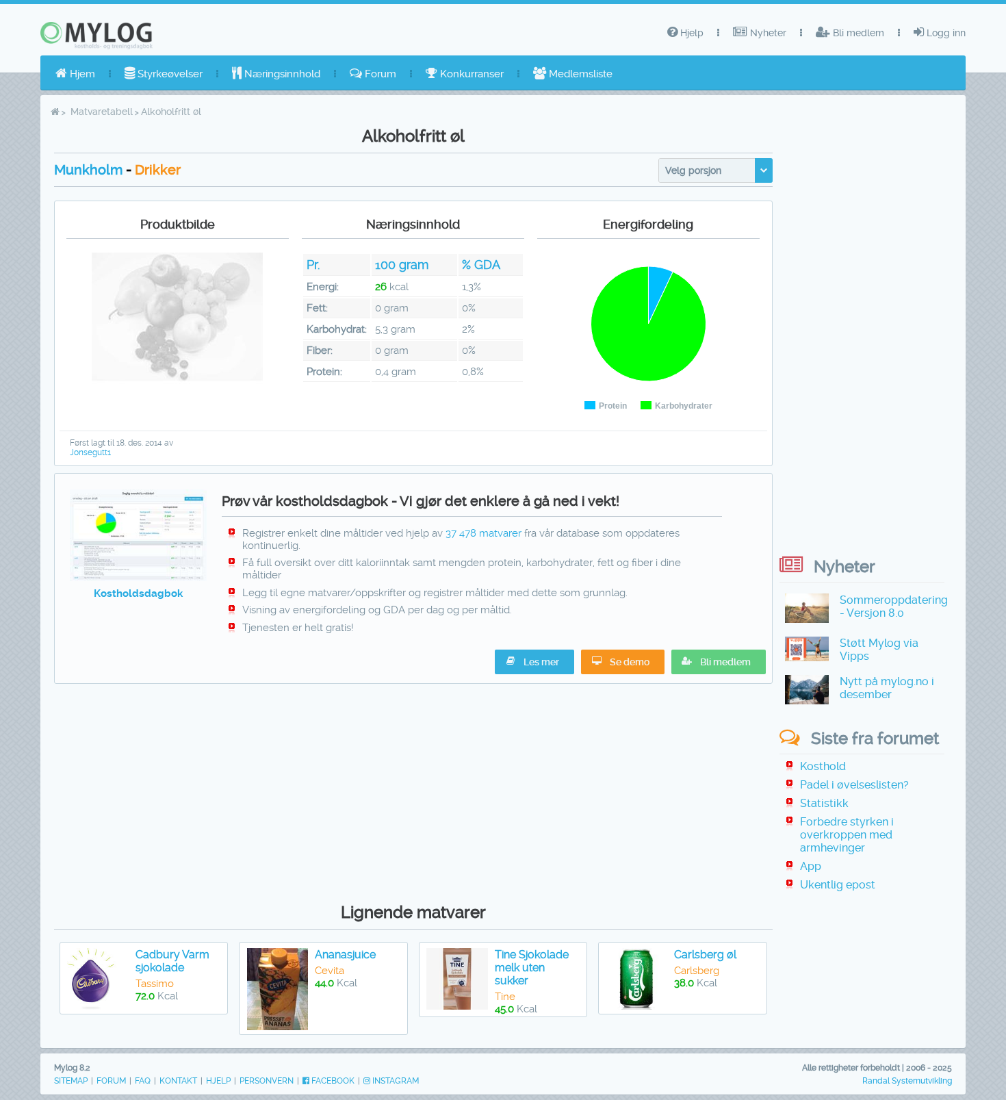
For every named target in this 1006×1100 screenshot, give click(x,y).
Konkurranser (470, 74)
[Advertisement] (413, 790)
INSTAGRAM (394, 1081)
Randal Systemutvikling (907, 1081)
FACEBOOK (331, 1081)
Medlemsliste (579, 74)
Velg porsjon (693, 170)
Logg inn (945, 32)
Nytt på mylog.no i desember (887, 688)
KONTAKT (178, 1081)
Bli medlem (857, 32)
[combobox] (715, 170)
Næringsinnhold (281, 74)
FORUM (111, 1081)
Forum (379, 74)
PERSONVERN (267, 1081)
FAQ (143, 1081)
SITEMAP (71, 1081)
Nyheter (766, 32)
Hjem (81, 74)
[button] (718, 662)
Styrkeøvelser (169, 74)
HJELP (218, 1081)
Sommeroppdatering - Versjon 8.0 (894, 606)
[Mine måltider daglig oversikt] (138, 578)
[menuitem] (75, 73)
